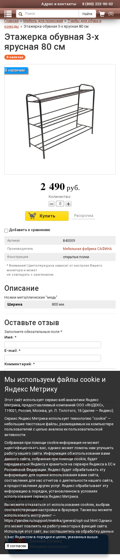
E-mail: (12, 350)
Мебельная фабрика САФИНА (87, 249)
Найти (87, 14)
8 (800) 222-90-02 (97, 4)
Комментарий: (19, 364)
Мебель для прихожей (43, 21)
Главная (11, 21)
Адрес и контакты (58, 4)
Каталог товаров (7, 13)
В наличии (14, 57)
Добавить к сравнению (29, 230)
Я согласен (16, 546)
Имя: (10, 337)
